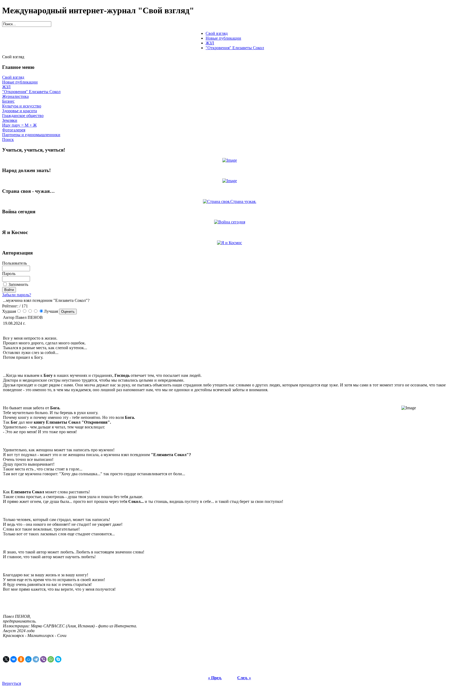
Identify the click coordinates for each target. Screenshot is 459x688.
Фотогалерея (13, 130)
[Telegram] (36, 659)
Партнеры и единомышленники (31, 134)
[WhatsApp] (51, 659)
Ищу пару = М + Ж (19, 125)
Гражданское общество (23, 115)
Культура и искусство (21, 106)
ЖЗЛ (6, 87)
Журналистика (15, 96)
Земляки (9, 120)
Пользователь (14, 263)
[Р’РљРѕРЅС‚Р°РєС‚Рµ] (13, 659)
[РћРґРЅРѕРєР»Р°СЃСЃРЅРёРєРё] (21, 659)
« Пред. (215, 678)
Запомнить (18, 284)
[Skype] (58, 659)
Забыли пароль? (16, 295)
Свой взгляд (13, 77)
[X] (6, 659)
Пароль (8, 273)
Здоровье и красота (19, 111)
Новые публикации (20, 82)
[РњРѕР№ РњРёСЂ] (28, 659)
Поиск (8, 139)
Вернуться (11, 683)
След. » (244, 678)
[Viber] (43, 659)
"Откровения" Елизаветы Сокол (31, 91)
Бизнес (8, 101)
